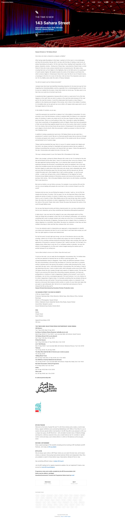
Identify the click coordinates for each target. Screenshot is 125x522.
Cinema (61, 504)
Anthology (50, 504)
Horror (56, 495)
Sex (68, 507)
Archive (106, 2)
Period (66, 495)
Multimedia (45, 507)
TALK (72, 507)
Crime (71, 495)
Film (82, 504)
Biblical (55, 504)
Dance (66, 504)
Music (65, 497)
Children (69, 500)
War (37, 500)
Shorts (41, 500)
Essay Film (72, 504)
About (99, 2)
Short (44, 504)
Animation (76, 495)
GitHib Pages (67, 516)
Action (70, 497)
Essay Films (38, 504)
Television (47, 500)
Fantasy (42, 497)
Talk (81, 497)
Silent (44, 502)
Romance (83, 495)
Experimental (49, 497)
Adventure (76, 497)
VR (76, 507)
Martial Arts (81, 502)
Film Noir (63, 500)
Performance (52, 507)
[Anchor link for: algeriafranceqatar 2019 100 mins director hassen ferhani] (34, 29)
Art (71, 502)
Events (59, 502)
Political (58, 507)
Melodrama (38, 502)
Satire (80, 500)
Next (74, 482)
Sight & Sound (120, 2)
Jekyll (62, 516)
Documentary (49, 495)
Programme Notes (7, 2)
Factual (77, 504)
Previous (47, 482)
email (72, 475)
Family (75, 502)
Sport (49, 502)
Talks (55, 497)
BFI (112, 2)
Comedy (43, 495)
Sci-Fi (37, 497)
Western (58, 500)
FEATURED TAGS (39, 492)
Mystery (75, 500)
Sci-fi (64, 507)
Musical (60, 497)
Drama (37, 495)
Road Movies (66, 502)
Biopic (52, 500)
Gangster (54, 502)
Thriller (61, 495)
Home (93, 2)
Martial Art (38, 507)
